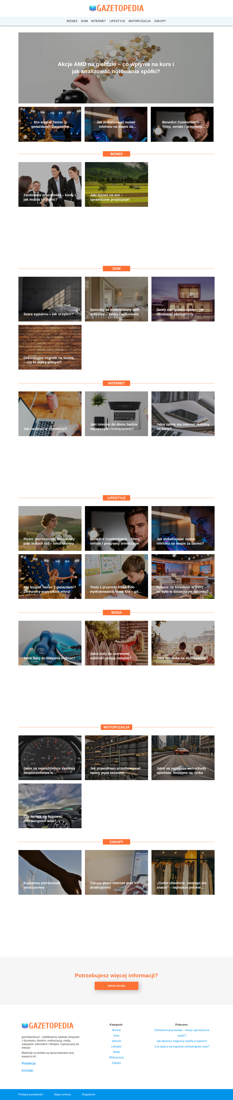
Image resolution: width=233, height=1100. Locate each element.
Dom (84, 21)
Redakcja (29, 1063)
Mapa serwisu (62, 1094)
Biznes (72, 21)
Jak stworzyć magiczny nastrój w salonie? (182, 1041)
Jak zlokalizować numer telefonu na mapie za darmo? (116, 124)
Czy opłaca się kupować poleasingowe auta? (43, 819)
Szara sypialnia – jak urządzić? (49, 314)
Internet (98, 21)
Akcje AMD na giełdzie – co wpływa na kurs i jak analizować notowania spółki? (116, 67)
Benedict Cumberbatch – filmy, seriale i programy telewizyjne (182, 124)
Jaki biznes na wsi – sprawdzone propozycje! (110, 197)
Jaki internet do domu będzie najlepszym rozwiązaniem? (113, 426)
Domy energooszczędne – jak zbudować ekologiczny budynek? (180, 312)
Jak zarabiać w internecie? (45, 429)
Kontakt (27, 1070)
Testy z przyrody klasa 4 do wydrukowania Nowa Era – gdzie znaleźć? (116, 589)
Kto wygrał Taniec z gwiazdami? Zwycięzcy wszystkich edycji (50, 124)
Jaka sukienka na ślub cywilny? (182, 658)
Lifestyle (117, 21)
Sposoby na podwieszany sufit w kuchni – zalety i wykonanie (115, 312)
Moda (116, 612)
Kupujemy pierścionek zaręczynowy (42, 885)
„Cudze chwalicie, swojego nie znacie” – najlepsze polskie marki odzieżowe (181, 885)
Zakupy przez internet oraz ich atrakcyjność (114, 885)
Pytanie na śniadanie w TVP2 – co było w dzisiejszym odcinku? (182, 589)
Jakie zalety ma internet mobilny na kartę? (183, 426)
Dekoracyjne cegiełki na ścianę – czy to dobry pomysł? (49, 360)
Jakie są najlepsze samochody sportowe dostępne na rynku (181, 770)
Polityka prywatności (30, 1094)
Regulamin (88, 1094)
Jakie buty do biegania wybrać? (49, 658)
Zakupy (160, 21)
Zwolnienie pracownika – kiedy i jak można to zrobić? (50, 197)
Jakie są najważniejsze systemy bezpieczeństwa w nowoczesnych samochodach (49, 770)
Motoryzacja (140, 21)
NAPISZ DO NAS (116, 986)
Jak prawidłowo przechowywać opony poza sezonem (115, 770)
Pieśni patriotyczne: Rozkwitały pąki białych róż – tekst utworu (49, 541)
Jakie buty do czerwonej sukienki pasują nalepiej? (110, 656)
